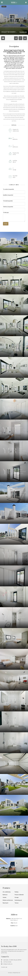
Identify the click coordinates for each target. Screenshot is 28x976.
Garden (4, 897)
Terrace (16, 903)
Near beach (5, 903)
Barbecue (5, 894)
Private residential (19, 894)
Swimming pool (18, 900)
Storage (17, 897)
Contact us (4, 967)
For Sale (4, 6)
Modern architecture (8, 900)
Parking (16, 892)
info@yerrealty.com (7, 964)
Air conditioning (6, 892)
